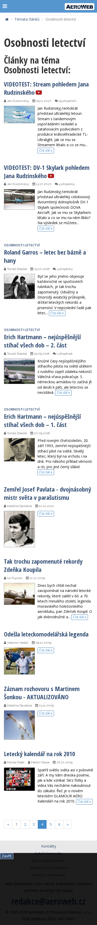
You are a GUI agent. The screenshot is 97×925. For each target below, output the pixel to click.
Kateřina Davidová (19, 506)
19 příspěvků (67, 101)
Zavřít (7, 855)
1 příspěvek (64, 353)
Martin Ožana (39, 762)
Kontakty (48, 846)
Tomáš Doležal (16, 269)
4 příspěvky (66, 184)
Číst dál (45, 150)
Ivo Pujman (14, 578)
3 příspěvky (64, 269)
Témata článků (27, 19)
